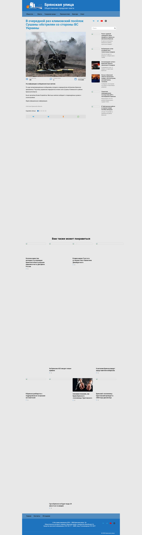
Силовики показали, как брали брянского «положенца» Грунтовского (82, 396)
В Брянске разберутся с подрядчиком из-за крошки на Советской (35, 396)
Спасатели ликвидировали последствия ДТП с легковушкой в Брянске (108, 94)
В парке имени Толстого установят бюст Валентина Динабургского (82, 260)
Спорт (82, 14)
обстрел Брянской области (34, 106)
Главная (28, 516)
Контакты (37, 516)
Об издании (46, 516)
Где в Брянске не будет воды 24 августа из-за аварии (60, 505)
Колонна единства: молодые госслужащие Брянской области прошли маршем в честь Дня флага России (35, 262)
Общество (29, 14)
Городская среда (50, 14)
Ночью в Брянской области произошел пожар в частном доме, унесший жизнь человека (108, 78)
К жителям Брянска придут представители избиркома (105, 369)
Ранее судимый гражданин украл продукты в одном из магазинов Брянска (107, 36)
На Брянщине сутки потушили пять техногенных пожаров (108, 50)
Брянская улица (59, 4)
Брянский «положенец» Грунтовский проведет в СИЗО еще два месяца (104, 396)
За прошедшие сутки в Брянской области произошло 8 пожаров (108, 63)
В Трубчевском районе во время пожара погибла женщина (108, 108)
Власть (40, 14)
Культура (75, 14)
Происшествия (65, 14)
